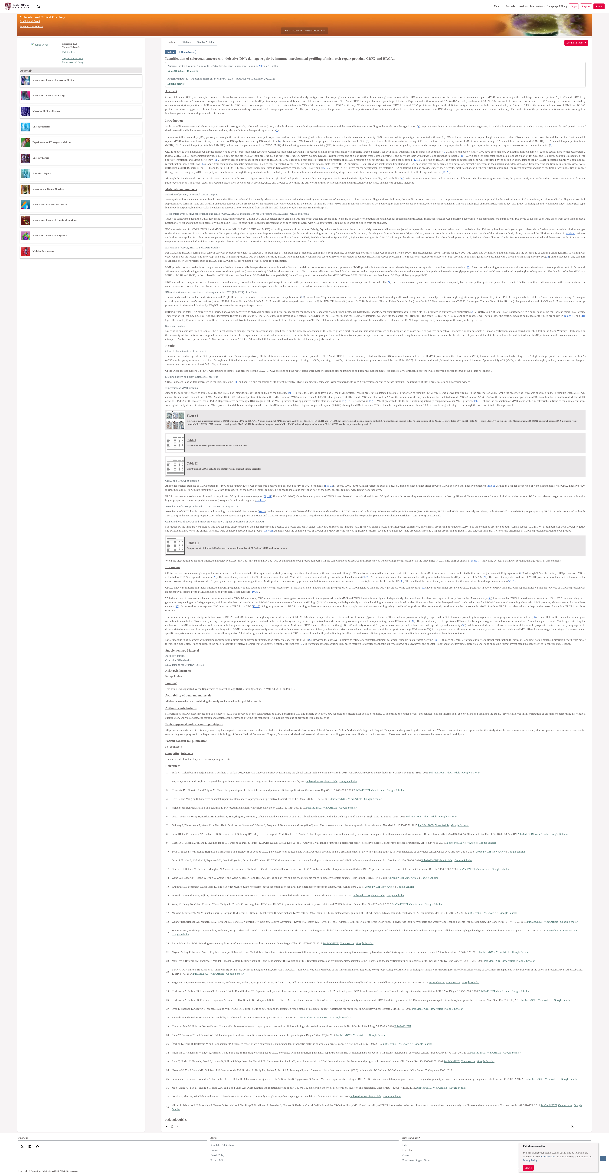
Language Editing (557, 6)
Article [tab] (171, 42)
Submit (599, 6)
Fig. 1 (372, 400)
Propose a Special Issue (31, 26)
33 (256, 591)
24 (388, 282)
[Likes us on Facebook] (37, 1146)
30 (401, 581)
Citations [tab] (186, 42)
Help (404, 1145)
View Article (453, 772)
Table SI (570, 233)
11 (216, 159)
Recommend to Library (72, 62)
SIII (583, 315)
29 (367, 577)
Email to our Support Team (415, 1160)
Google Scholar (471, 772)
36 (534, 617)
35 (177, 606)
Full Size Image (69, 52)
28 (214, 577)
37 (413, 621)
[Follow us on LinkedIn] (30, 1146)
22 (547, 256)
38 (463, 625)
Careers (214, 1150)
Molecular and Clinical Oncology (42, 17)
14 (203, 163)
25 (302, 297)
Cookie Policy (548, 1156)
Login (574, 6)
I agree (528, 1167)
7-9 (443, 151)
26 (472, 311)
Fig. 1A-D (347, 400)
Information (536, 6)
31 (513, 581)
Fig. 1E (329, 485)
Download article (575, 42)
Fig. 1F (268, 496)
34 (489, 598)
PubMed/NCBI (437, 772)
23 (468, 267)
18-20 (446, 172)
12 (415, 159)
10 (462, 155)
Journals (510, 6)
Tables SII (569, 315)
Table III (268, 530)
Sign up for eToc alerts (72, 58)
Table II (478, 400)
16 (323, 167)
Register (586, 6)
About (497, 6)
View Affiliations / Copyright (182, 71)
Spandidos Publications (222, 1145)
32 (423, 587)
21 (402, 178)
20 (436, 639)
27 (521, 573)
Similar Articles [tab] (205, 42)
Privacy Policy (530, 1160)
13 (418, 159)
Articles (523, 6)
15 (360, 163)
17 (326, 167)
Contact (406, 1155)
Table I (291, 392)
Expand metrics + (177, 83)
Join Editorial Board (30, 21)
